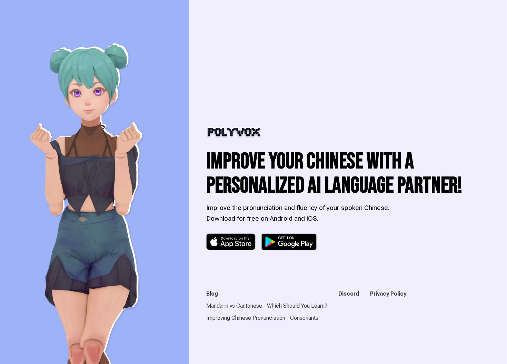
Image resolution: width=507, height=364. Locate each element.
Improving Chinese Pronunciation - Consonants (262, 318)
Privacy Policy (388, 293)
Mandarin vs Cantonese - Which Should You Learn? (266, 306)
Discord (348, 293)
